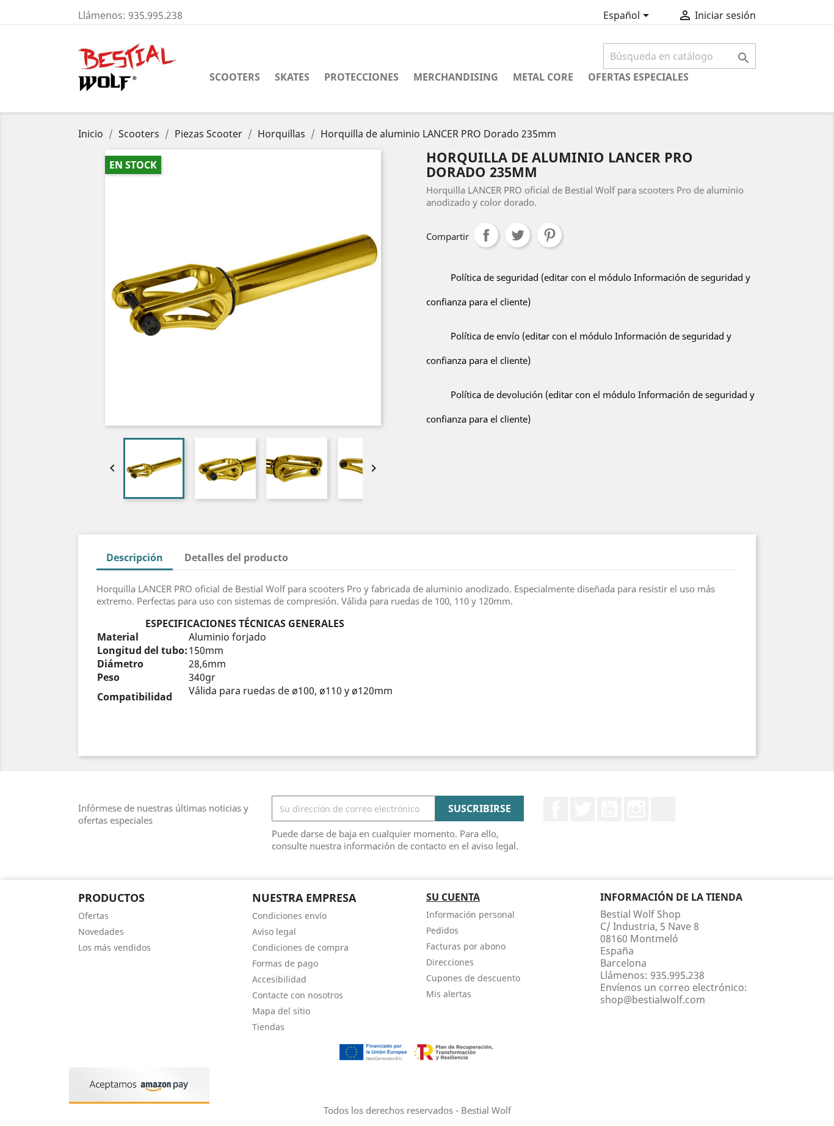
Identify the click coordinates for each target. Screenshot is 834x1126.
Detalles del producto (236, 557)
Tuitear (518, 235)
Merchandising (455, 77)
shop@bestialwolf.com (652, 999)
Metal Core (543, 77)
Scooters (234, 77)
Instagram (636, 809)
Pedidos (442, 930)
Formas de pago (285, 963)
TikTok (663, 809)
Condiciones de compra (300, 947)
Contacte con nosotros (297, 995)
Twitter (582, 809)
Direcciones (450, 962)
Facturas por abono (466, 946)
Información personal (470, 914)
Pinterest (549, 235)
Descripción (134, 557)
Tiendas (268, 1027)
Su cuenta (453, 897)
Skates (292, 77)
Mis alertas (448, 994)
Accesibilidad (279, 979)
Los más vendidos (114, 947)
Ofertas (93, 915)
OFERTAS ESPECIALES (638, 77)
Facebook (555, 809)
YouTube (609, 809)
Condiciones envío (289, 915)
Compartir (486, 235)
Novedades (101, 931)
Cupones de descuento (473, 978)
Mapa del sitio (281, 1011)
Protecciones (361, 77)
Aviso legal (274, 931)
